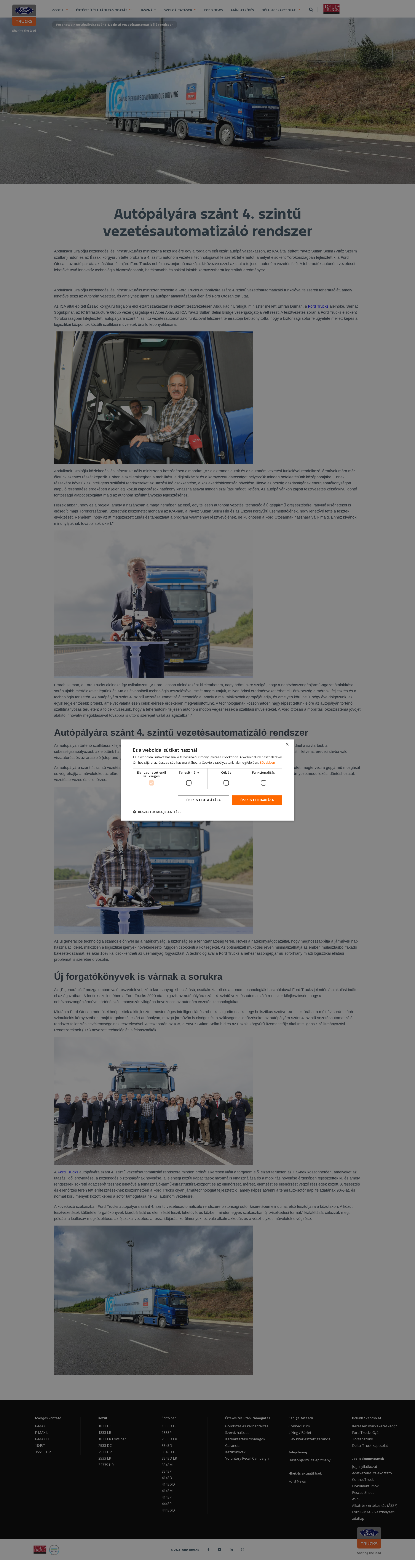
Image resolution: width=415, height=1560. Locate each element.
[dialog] (207, 780)
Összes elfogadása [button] (257, 800)
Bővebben (267, 762)
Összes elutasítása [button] (203, 800)
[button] (157, 811)
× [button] (287, 744)
